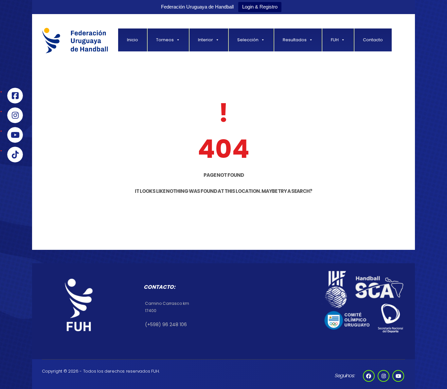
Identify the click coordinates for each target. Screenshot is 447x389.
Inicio (132, 40)
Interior (205, 40)
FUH (335, 40)
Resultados (295, 40)
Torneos (165, 40)
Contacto (373, 40)
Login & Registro (259, 6)
